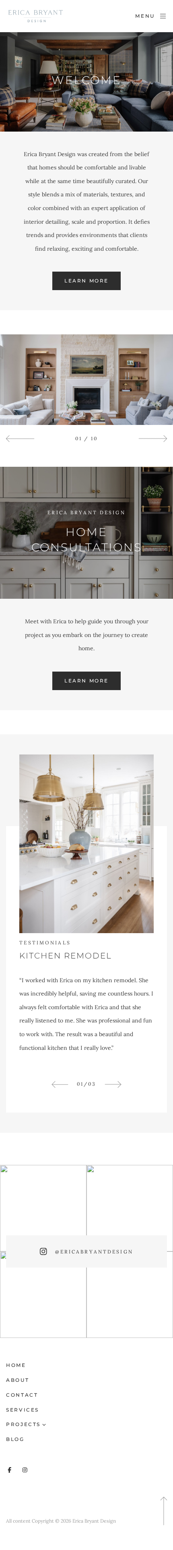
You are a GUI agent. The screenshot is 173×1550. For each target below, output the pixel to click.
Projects (23, 1424)
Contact (22, 1395)
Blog (15, 1439)
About (17, 1380)
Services (22, 1410)
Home (16, 1365)
